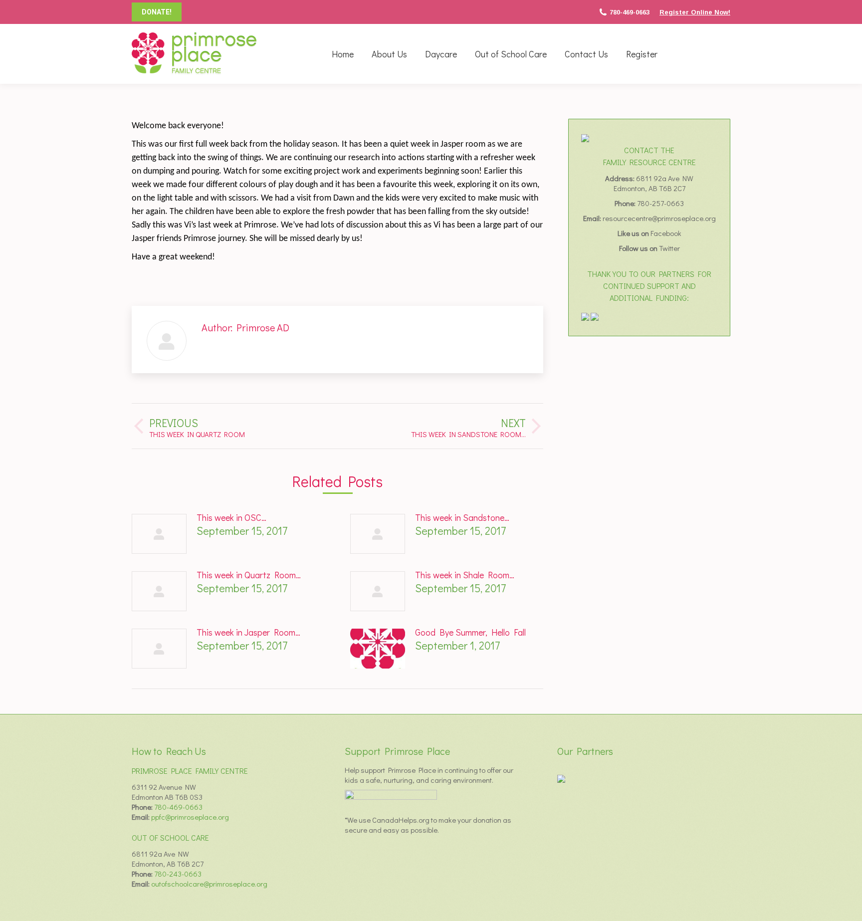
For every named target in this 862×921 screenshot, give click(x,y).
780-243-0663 (178, 874)
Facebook (665, 233)
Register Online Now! (694, 12)
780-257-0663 (660, 203)
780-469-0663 (629, 12)
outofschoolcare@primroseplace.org (209, 884)
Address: (620, 178)
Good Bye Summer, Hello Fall (470, 632)
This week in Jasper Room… (248, 632)
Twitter (669, 248)
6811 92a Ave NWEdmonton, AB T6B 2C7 (654, 183)
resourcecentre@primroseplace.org (659, 218)
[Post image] (159, 534)
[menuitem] (343, 54)
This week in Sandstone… (462, 517)
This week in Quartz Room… (249, 575)
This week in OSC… (231, 517)
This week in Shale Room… (464, 575)
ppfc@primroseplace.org (190, 817)
